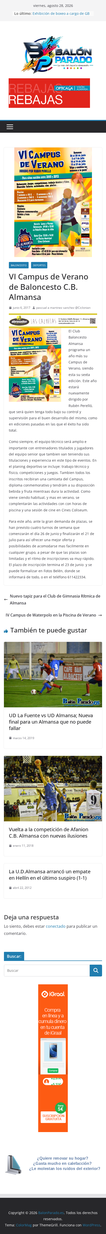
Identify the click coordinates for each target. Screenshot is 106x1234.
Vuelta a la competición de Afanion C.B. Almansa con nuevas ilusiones (48, 832)
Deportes (39, 265)
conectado (56, 926)
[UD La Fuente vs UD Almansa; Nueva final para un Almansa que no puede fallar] (53, 645)
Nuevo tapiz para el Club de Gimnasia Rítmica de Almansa (55, 599)
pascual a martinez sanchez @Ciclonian (63, 308)
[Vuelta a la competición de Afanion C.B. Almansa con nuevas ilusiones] (53, 759)
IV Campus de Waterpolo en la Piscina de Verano (51, 615)
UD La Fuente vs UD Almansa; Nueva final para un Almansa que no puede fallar (51, 721)
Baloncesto (19, 265)
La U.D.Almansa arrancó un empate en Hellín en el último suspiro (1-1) (49, 874)
